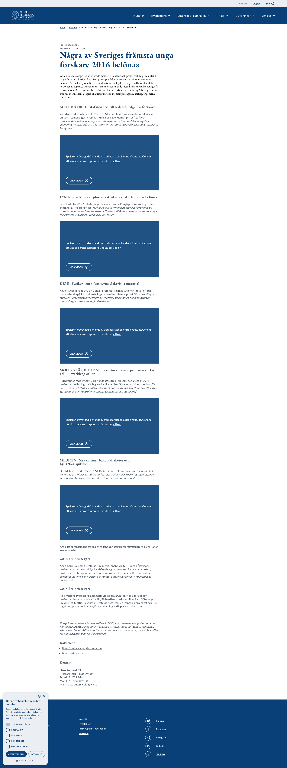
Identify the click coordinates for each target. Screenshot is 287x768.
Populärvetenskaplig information (82, 648)
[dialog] (25, 728)
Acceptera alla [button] (16, 754)
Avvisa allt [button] (36, 754)
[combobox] (39, 696)
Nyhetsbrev (85, 723)
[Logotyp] (17, 15)
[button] (25, 760)
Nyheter (73, 27)
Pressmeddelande (72, 653)
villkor (117, 161)
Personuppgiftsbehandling (92, 728)
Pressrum (83, 733)
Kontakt (83, 719)
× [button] (44, 696)
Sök (268, 3)
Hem (62, 27)
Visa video (76, 180)
